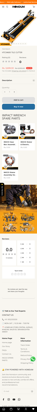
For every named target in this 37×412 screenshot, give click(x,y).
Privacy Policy (26, 359)
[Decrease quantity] (4, 92)
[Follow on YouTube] (14, 399)
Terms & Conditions (25, 350)
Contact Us (6, 354)
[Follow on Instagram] (8, 399)
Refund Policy (26, 355)
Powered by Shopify (23, 406)
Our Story (6, 346)
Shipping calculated (19, 71)
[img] (9, 61)
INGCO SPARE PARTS (7, 359)
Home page (7, 342)
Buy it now (18, 107)
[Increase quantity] (14, 92)
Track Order (25, 345)
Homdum (6, 49)
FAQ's (4, 350)
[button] (26, 244)
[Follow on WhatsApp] (19, 399)
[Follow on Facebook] (3, 399)
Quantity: (6, 88)
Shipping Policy (27, 363)
